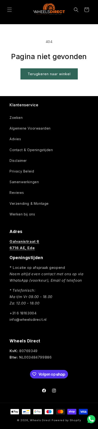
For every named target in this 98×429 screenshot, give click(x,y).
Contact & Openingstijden (31, 150)
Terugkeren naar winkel (49, 74)
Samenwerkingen (24, 182)
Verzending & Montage (29, 203)
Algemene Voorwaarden (30, 128)
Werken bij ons (22, 214)
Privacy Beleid (22, 171)
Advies (15, 139)
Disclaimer (18, 161)
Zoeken (16, 118)
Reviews (17, 193)
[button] (9, 10)
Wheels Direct (40, 420)
